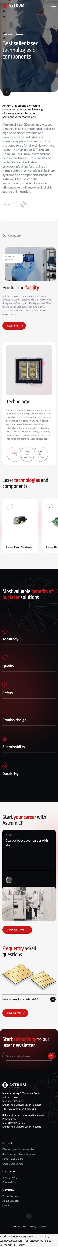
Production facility (12, 1196)
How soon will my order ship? (20, 999)
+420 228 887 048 (16, 1108)
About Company (11, 1200)
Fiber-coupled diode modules (18, 1149)
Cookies (43, 1226)
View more (12, 326)
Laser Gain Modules (12, 1158)
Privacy (33, 1226)
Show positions (16, 930)
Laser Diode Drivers (12, 1163)
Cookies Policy (10, 1182)
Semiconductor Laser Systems (18, 1154)
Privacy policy (9, 1177)
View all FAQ (14, 1013)
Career (6, 1205)
